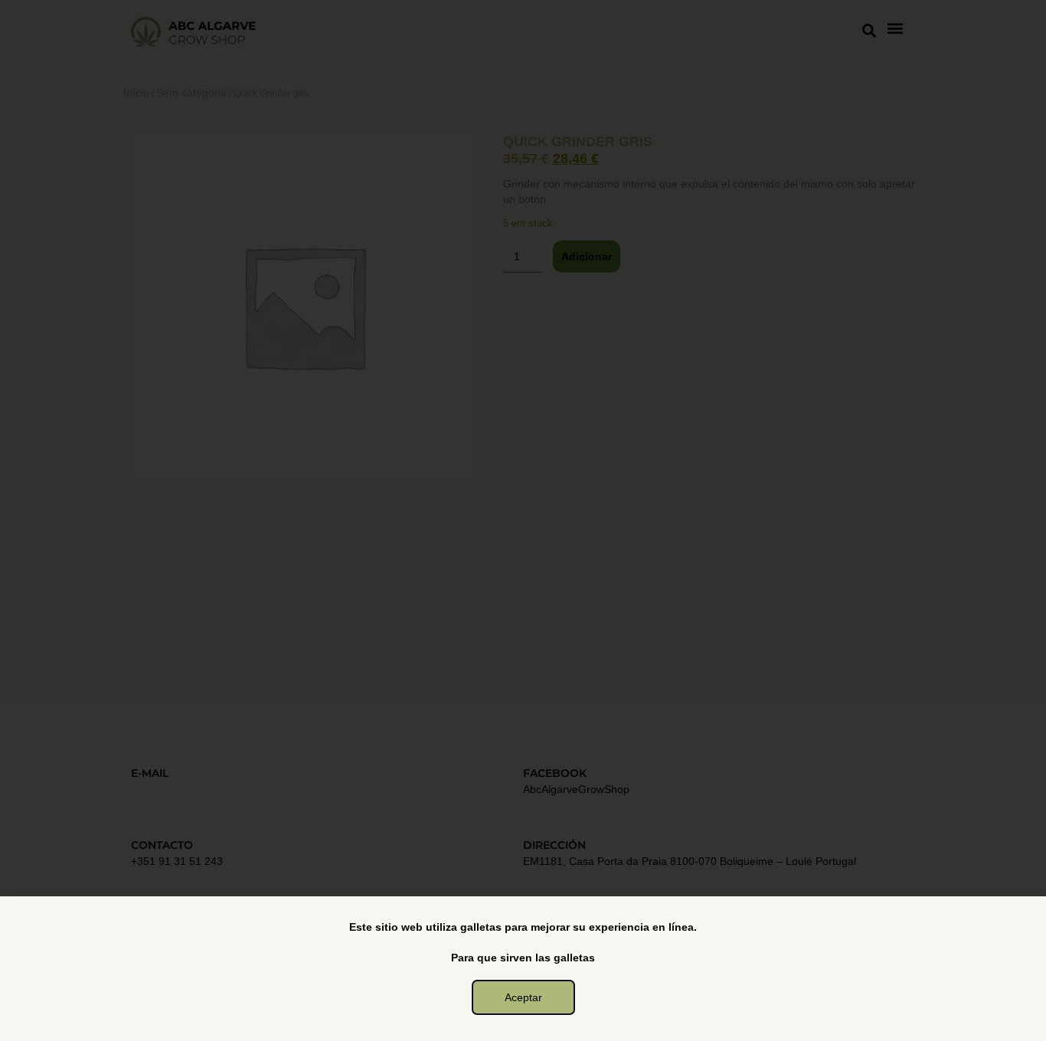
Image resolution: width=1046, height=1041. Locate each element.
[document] (523, 520)
